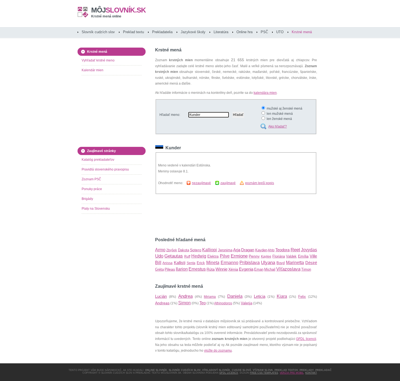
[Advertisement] (218, 215)
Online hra (244, 32)
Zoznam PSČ (91, 179)
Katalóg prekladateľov (98, 160)
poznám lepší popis (259, 183)
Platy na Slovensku (96, 208)
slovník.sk (118, 10)
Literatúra (221, 32)
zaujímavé (228, 183)
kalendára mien (265, 93)
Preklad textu (133, 32)
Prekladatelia (162, 32)
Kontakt (311, 372)
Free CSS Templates (264, 372)
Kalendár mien (92, 70)
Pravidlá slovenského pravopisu (105, 169)
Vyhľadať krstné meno (98, 60)
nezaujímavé (201, 183)
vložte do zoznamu (218, 350)
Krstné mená (302, 32)
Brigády (87, 199)
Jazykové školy (193, 32)
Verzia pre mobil (292, 372)
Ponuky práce (92, 189)
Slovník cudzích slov (98, 32)
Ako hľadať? (277, 126)
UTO (280, 32)
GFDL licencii (306, 339)
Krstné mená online (106, 16)
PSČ (264, 32)
